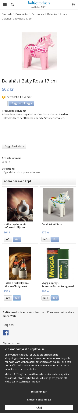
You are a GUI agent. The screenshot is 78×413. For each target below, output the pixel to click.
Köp (17, 239)
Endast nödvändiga (39, 399)
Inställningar (39, 391)
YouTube (44, 114)
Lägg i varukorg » (21, 103)
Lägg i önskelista (14, 146)
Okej (39, 407)
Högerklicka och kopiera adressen (21, 172)
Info (7, 239)
